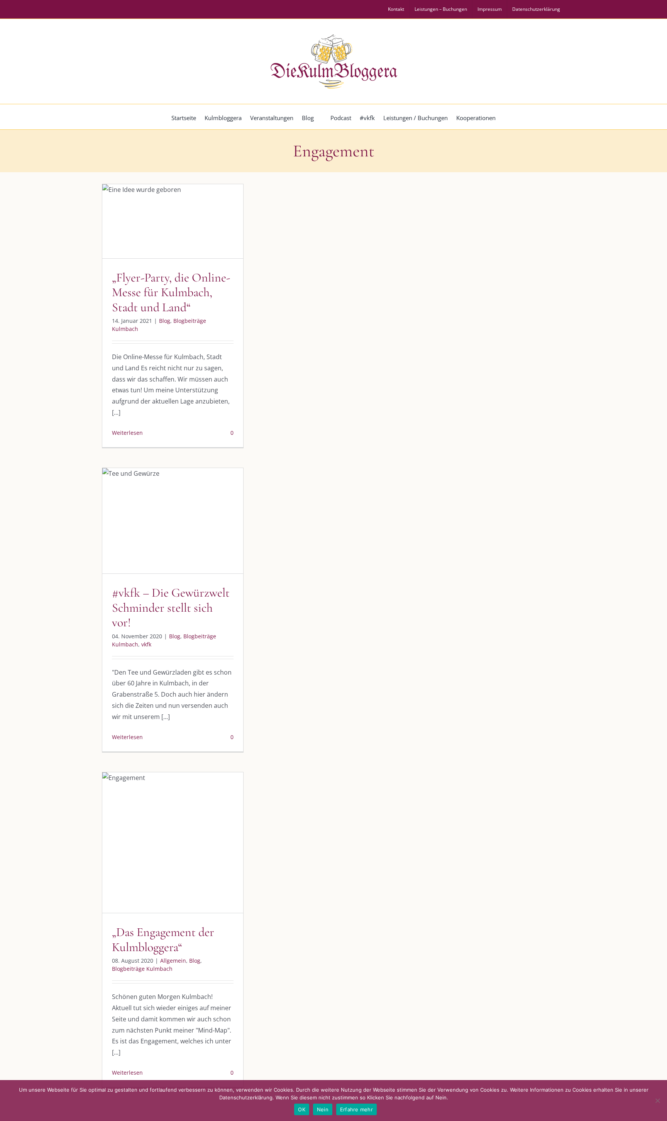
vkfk (212, 537)
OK (301, 1109)
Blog (140, 244)
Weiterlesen (127, 432)
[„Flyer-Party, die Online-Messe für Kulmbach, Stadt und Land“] (172, 221)
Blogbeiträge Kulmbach (179, 244)
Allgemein (134, 858)
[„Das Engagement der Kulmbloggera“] (172, 842)
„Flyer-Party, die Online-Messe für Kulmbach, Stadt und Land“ (171, 292)
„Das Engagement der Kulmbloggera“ (163, 939)
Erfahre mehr (356, 1109)
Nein (322, 1109)
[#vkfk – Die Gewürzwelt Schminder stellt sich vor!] (172, 520)
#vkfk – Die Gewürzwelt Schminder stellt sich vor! (171, 607)
